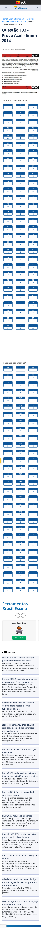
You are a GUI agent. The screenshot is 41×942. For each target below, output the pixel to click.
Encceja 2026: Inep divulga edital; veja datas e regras (18, 794)
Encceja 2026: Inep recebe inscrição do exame (19, 751)
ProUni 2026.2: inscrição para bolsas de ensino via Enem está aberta (19, 680)
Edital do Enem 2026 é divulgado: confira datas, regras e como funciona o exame (18, 705)
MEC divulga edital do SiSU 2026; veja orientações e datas (20, 903)
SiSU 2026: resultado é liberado (17, 815)
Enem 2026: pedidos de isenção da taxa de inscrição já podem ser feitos (20, 774)
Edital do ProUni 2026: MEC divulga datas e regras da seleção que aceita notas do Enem (19, 882)
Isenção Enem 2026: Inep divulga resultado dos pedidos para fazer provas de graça (18, 727)
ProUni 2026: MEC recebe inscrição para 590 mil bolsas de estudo (19, 836)
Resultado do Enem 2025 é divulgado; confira (20, 857)
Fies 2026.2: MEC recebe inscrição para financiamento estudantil (18, 659)
